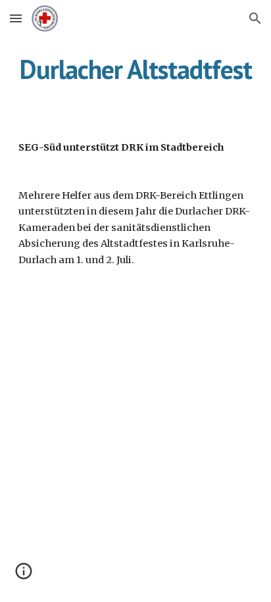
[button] (16, 18)
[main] (135, 69)
